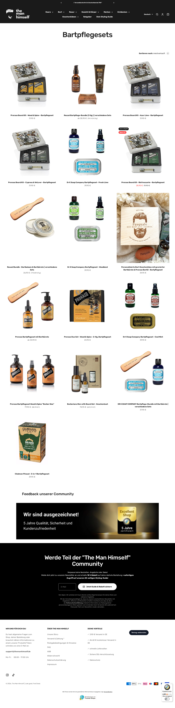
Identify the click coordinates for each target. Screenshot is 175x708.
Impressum (52, 664)
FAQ (49, 647)
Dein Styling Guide (104, 17)
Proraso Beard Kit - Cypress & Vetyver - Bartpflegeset (32, 182)
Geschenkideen (69, 17)
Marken (107, 12)
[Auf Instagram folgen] (7, 675)
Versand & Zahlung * (55, 639)
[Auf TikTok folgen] (13, 675)
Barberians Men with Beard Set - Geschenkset (87, 404)
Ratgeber (87, 17)
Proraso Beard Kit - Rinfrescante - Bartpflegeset (143, 182)
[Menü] (171, 684)
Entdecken (122, 12)
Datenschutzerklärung (56, 660)
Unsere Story (52, 634)
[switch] (167, 699)
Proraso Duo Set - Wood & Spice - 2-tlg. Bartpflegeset (87, 337)
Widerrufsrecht (53, 656)
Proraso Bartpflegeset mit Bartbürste (32, 337)
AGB (49, 651)
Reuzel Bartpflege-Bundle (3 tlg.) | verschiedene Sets (87, 115)
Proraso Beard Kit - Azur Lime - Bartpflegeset (143, 115)
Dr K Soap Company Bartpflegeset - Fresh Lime (87, 182)
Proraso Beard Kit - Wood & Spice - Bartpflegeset (32, 115)
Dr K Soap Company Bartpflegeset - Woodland (87, 267)
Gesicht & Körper (89, 12)
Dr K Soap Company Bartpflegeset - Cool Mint (143, 337)
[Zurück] (61, 3)
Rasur (71, 12)
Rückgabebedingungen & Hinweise (61, 643)
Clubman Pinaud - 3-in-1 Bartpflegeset (32, 474)
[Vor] (113, 3)
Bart (60, 12)
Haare (48, 12)
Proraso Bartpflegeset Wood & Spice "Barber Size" (32, 404)
